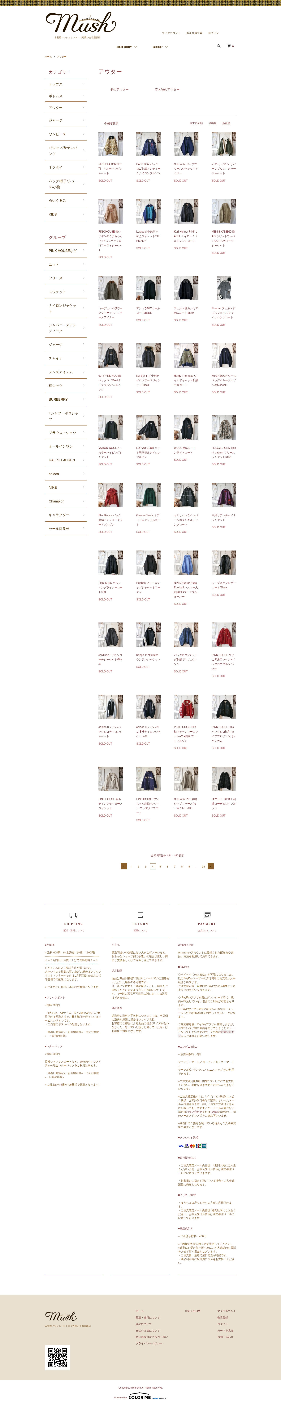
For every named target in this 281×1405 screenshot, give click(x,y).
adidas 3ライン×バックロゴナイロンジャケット (110, 731)
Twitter (214, 1111)
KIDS (53, 214)
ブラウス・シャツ (62, 432)
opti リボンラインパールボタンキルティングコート (186, 519)
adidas (54, 473)
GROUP (157, 47)
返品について (144, 1324)
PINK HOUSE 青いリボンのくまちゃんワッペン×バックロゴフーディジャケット (110, 241)
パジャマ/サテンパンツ (63, 150)
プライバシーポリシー (149, 1343)
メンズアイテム (61, 371)
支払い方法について (148, 1330)
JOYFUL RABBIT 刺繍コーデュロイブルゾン (224, 803)
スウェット (57, 291)
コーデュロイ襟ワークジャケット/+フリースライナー (110, 312)
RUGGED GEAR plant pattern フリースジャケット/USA (224, 452)
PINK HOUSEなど (63, 250)
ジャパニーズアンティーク (62, 327)
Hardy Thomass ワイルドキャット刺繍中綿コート (186, 380)
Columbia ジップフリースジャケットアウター (186, 168)
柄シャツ (56, 385)
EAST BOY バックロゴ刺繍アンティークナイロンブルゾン (148, 168)
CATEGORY (124, 47)
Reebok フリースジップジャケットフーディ (148, 587)
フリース (56, 277)
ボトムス (56, 95)
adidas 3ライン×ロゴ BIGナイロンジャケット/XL (148, 731)
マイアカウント (171, 33)
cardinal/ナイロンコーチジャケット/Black (110, 659)
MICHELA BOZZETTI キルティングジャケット (110, 168)
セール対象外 (59, 528)
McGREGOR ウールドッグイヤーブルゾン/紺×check (224, 380)
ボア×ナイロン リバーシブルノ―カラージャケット (224, 168)
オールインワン (61, 446)
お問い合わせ (194, 1111)
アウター (61, 56)
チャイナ (56, 357)
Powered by (120, 1397)
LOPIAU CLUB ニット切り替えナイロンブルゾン (148, 452)
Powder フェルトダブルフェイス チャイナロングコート (223, 312)
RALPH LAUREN (62, 459)
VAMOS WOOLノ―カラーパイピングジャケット (110, 452)
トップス (56, 84)
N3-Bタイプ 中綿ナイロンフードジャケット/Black (148, 380)
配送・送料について (148, 1317)
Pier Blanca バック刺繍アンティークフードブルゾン (110, 519)
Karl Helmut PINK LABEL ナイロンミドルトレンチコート (185, 236)
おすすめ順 (196, 123)
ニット (54, 264)
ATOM (196, 1311)
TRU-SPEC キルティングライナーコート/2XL (110, 587)
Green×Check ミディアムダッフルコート (148, 519)
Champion (56, 500)
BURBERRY (58, 399)
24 (203, 866)
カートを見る (225, 1330)
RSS (187, 1311)
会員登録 (222, 1317)
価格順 (213, 123)
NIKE (53, 487)
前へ (124, 866)
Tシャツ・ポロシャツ (63, 415)
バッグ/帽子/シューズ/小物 (63, 183)
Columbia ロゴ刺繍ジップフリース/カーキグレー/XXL (185, 803)
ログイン (213, 33)
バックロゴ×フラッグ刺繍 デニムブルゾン (185, 659)
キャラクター (59, 514)
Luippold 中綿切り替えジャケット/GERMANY (148, 236)
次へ (211, 866)
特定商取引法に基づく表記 (152, 1337)
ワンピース (57, 133)
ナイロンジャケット (62, 308)
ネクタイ (56, 167)
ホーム (48, 56)
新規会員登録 (194, 33)
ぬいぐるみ (57, 200)
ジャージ (56, 120)
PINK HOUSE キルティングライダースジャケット (110, 803)
